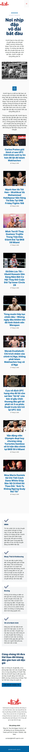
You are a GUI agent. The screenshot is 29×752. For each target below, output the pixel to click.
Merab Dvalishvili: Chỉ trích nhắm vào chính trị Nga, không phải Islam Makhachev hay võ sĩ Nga (14, 358)
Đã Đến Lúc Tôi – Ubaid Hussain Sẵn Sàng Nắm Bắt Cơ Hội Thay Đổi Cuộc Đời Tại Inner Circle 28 (14, 278)
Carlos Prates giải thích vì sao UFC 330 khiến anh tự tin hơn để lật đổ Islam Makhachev (14, 155)
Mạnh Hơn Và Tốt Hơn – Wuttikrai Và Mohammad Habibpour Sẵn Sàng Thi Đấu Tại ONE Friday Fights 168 (14, 196)
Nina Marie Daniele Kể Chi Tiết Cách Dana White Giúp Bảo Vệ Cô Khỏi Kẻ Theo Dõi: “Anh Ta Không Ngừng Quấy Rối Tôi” (14, 483)
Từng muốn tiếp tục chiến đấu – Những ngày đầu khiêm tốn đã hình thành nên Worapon (14, 319)
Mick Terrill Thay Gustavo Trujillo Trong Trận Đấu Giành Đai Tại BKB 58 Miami (14, 237)
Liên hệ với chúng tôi (11, 685)
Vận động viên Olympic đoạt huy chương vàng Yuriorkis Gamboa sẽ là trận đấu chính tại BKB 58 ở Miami (14, 442)
